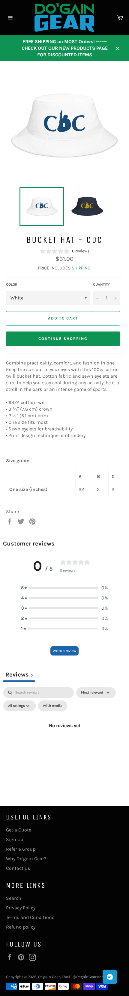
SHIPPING (81, 268)
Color (11, 284)
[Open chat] (110, 977)
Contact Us (18, 868)
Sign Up (14, 839)
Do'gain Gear (49, 976)
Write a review (64, 651)
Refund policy (20, 927)
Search (13, 898)
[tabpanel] (64, 739)
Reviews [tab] (19, 674)
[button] (64, 587)
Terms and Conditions (30, 917)
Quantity (101, 284)
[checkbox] (52, 705)
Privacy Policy (20, 908)
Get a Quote (18, 830)
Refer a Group (20, 849)
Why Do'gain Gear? (26, 858)
